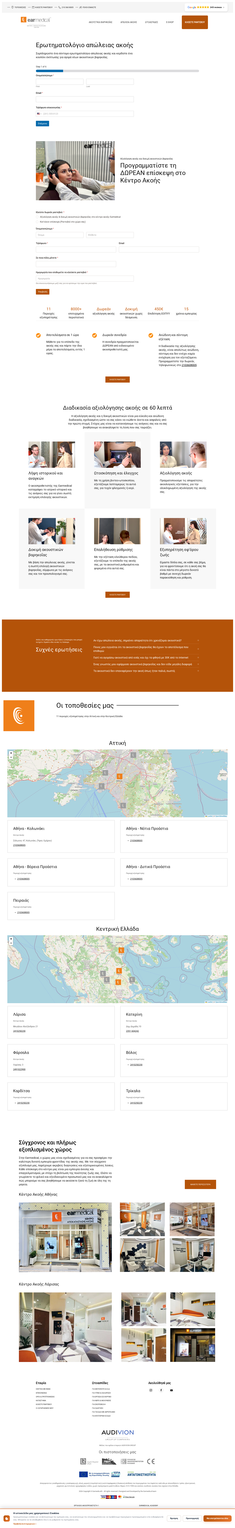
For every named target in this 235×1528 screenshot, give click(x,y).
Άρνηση (174, 1518)
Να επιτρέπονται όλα (217, 1518)
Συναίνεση (76, 756)
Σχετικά (110, 756)
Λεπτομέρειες (94, 756)
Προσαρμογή (192, 1518)
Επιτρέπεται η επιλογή (110, 781)
